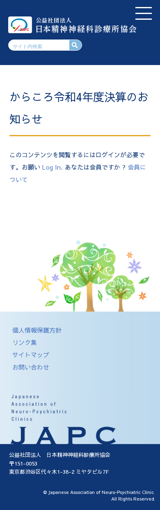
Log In (51, 167)
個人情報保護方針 (37, 330)
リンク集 (24, 342)
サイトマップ (30, 354)
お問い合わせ (30, 367)
